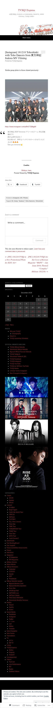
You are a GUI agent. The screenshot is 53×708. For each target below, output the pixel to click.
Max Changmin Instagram (18, 373)
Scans (11, 609)
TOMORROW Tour (15, 529)
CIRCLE (12, 514)
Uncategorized (12, 657)
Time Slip (12, 524)
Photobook (12, 579)
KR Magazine (13, 560)
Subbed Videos (14, 671)
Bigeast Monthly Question (17, 586)
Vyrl (10, 624)
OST (10, 576)
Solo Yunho (10, 633)
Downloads (10, 541)
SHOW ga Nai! (14, 590)
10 (8, 307)
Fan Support (11, 545)
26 (20, 315)
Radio (11, 669)
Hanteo (11, 500)
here (29, 170)
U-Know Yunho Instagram (18, 371)
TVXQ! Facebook (15, 359)
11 (14, 307)
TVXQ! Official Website (17, 347)
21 (33, 311)
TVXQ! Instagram (15, 361)
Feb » (12, 325)
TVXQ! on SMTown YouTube (19, 366)
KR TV (11, 643)
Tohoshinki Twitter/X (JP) (18, 356)
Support (11, 655)
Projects (11, 652)
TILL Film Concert (15, 522)
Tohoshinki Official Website (19, 349)
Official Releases (12, 567)
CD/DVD (12, 571)
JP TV (11, 640)
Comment (39, 240)
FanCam (12, 662)
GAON (11, 498)
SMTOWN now (14, 593)
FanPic (11, 607)
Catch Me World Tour (16, 512)
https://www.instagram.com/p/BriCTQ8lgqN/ (20, 127)
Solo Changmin (12, 631)
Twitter (11, 619)
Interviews (10, 552)
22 (39, 311)
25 (14, 315)
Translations (11, 636)
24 (8, 315)
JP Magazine (13, 557)
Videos (9, 659)
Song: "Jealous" (19, 201)
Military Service (12, 562)
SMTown (12, 517)
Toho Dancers (30, 201)
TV (8, 638)
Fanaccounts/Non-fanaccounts (17, 548)
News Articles (11, 564)
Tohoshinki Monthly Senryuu (18, 600)
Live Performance (15, 664)
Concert (9, 505)
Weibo (11, 626)
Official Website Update (14, 581)
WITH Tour (12, 536)
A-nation (12, 507)
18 (14, 311)
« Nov (7, 325)
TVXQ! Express (26, 10)
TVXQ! (9, 645)
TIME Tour (12, 526)
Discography (16, 333)
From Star (12, 588)
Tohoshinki (39, 201)
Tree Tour (12, 533)
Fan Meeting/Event (13, 543)
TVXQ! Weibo (14, 368)
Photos (25, 198)
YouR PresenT (14, 538)
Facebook (12, 614)
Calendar (12, 569)
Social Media (11, 612)
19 (20, 311)
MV (21, 198)
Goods (11, 574)
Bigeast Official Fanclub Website (20, 352)
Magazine (10, 555)
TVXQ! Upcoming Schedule (19, 338)
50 (12, 201)
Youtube (12, 628)
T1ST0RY (12, 519)
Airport (11, 605)
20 (26, 311)
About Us (13, 336)
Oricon (11, 503)
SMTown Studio (14, 595)
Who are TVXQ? (15, 331)
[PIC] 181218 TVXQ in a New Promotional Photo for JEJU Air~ (15, 259)
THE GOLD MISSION (16, 598)
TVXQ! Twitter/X (15, 354)
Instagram (16, 198)
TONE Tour (12, 531)
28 (33, 315)
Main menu (26, 38)
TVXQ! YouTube (15, 364)
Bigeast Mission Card (16, 583)
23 (45, 311)
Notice (11, 650)
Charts (9, 495)
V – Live (11, 621)
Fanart (9, 550)
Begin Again (13, 510)
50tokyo (24, 170)
